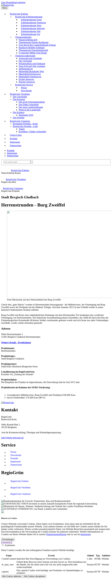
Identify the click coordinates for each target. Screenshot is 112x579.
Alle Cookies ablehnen (11, 576)
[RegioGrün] (7, 5)
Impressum (85, 534)
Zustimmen (10, 545)
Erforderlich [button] (6, 542)
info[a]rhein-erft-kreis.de (12, 437)
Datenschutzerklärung (56, 534)
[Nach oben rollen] (2, 512)
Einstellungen (8, 539)
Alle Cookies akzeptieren (34, 576)
